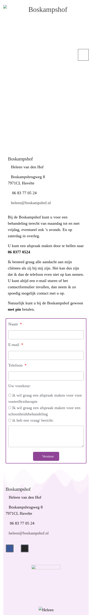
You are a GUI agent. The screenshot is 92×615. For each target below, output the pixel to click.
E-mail (14, 344)
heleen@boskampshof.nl (31, 203)
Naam (13, 324)
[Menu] (83, 55)
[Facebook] (10, 548)
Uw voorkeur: (19, 386)
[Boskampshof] (46, 27)
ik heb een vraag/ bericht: (33, 420)
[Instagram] (25, 548)
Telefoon (16, 365)
